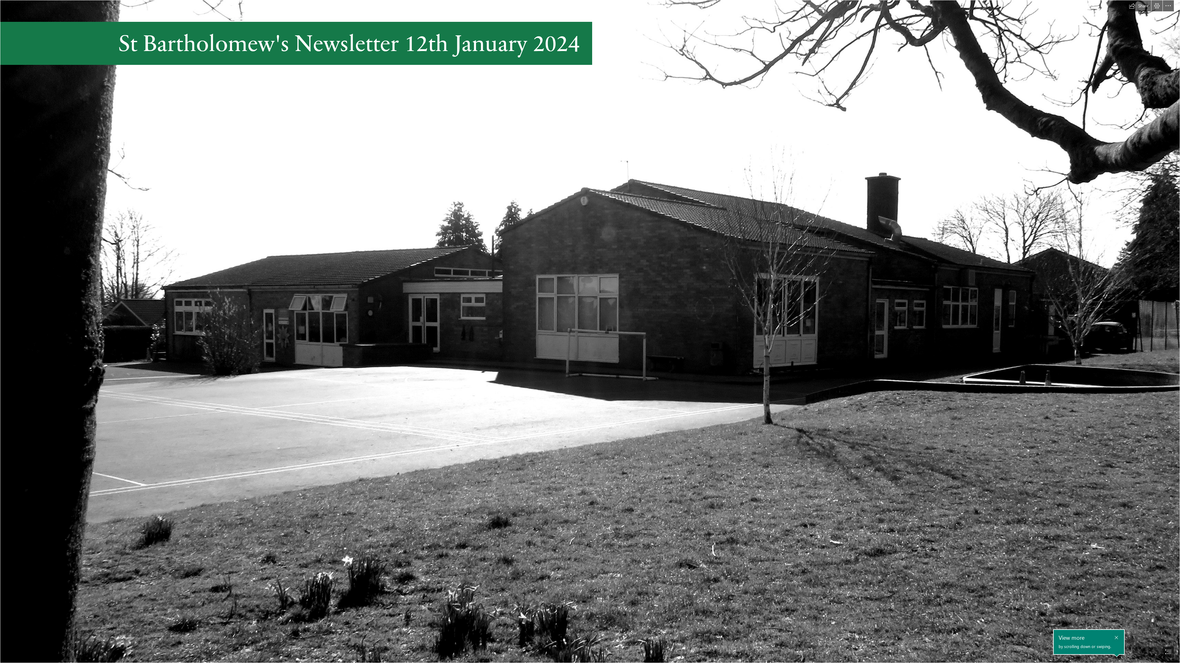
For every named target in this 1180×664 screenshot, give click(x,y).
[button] (1139, 5)
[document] (590, 332)
